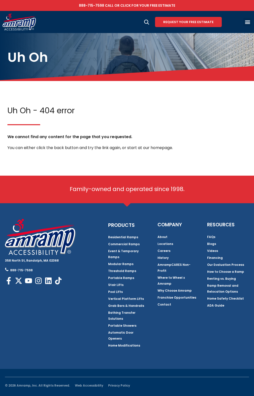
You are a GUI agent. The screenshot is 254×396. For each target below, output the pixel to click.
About (162, 237)
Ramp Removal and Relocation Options (222, 288)
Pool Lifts (115, 292)
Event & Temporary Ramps (123, 254)
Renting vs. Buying (221, 279)
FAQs (211, 237)
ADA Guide (215, 305)
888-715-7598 (91, 5)
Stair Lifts (116, 285)
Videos (212, 251)
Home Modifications (124, 345)
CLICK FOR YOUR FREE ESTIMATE (147, 5)
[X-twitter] (18, 280)
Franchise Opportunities (177, 297)
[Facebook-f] (8, 280)
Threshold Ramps (122, 271)
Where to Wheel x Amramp (171, 281)
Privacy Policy (119, 385)
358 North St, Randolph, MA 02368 (32, 260)
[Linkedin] (48, 280)
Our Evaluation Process (225, 265)
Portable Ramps (121, 278)
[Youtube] (28, 280)
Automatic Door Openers (120, 335)
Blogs (211, 244)
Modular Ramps (120, 264)
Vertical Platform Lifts (126, 299)
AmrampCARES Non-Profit (174, 268)
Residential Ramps (123, 237)
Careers (164, 251)
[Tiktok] (58, 280)
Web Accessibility (89, 385)
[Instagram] (38, 280)
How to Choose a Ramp (225, 272)
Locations (165, 244)
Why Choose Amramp (175, 290)
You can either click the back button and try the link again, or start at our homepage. (90, 148)
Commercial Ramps (124, 244)
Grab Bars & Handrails (126, 306)
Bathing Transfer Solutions (121, 316)
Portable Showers (122, 325)
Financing (215, 258)
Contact (164, 304)
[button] (247, 22)
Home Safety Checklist (225, 298)
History (163, 258)
